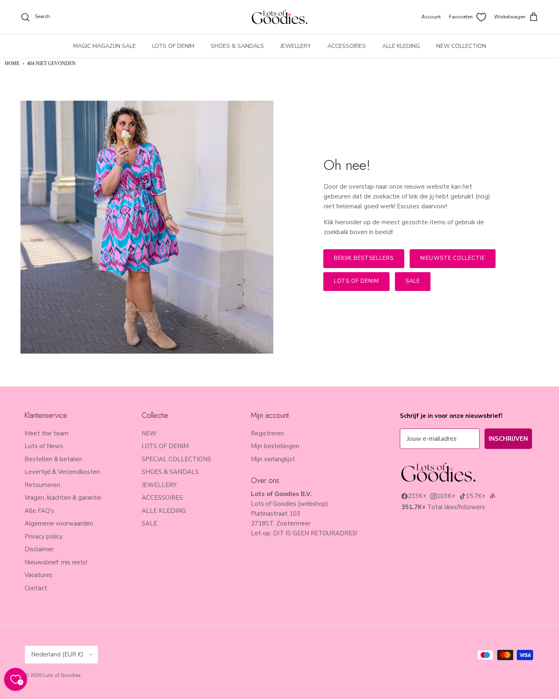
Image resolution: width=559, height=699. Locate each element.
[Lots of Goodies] (279, 17)
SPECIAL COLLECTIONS (176, 459)
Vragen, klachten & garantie (63, 498)
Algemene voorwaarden (59, 523)
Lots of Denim (356, 281)
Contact (36, 588)
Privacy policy (44, 536)
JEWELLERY (295, 46)
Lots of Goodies (62, 675)
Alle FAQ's (39, 511)
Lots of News (44, 446)
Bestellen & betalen (53, 459)
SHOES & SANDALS (237, 46)
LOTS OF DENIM (173, 46)
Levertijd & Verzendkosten (62, 472)
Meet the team (46, 433)
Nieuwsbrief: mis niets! (56, 562)
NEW (149, 433)
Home (12, 63)
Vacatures (38, 575)
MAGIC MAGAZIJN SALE (104, 46)
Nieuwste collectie (452, 258)
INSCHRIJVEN (508, 439)
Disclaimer (39, 549)
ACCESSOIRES (346, 46)
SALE (149, 523)
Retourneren (42, 485)
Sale (413, 281)
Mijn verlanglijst (273, 459)
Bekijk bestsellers (364, 258)
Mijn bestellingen (275, 446)
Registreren (267, 433)
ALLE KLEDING (401, 46)
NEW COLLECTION (461, 46)
